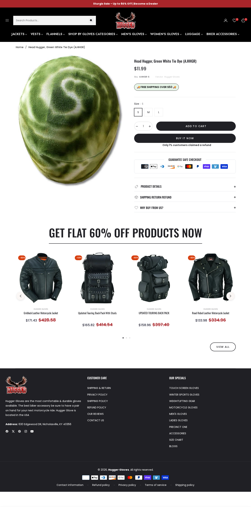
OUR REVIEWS (95, 414)
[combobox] (54, 20)
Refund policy (101, 485)
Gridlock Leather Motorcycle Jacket (41, 313)
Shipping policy (184, 485)
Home (20, 47)
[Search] (91, 20)
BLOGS (173, 446)
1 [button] (123, 337)
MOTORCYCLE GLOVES (183, 407)
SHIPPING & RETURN (99, 388)
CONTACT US (95, 420)
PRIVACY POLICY (97, 394)
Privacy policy (127, 485)
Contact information (70, 485)
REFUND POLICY (96, 407)
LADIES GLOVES (178, 420)
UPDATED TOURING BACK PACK (154, 313)
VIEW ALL (223, 347)
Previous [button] (21, 296)
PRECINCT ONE (178, 427)
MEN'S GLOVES (178, 414)
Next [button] (230, 296)
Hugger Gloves (41, 309)
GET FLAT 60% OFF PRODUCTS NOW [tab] (125, 232)
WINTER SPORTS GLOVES (184, 394)
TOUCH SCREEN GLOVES (184, 388)
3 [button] (129, 337)
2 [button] (126, 337)
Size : (138, 104)
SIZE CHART (176, 440)
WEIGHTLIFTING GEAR (182, 401)
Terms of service (155, 485)
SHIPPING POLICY (97, 401)
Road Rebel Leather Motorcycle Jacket (210, 313)
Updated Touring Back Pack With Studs (97, 313)
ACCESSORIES (177, 433)
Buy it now (185, 138)
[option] (40, 291)
